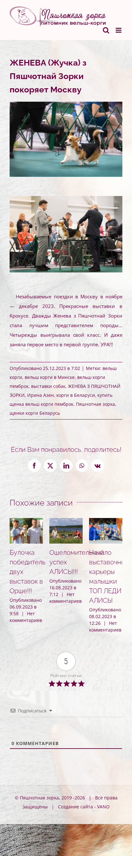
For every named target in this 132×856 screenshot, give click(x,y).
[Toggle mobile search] (106, 30)
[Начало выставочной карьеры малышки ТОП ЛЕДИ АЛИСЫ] (105, 521)
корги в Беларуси (75, 395)
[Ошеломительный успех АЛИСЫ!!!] (66, 521)
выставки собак (48, 386)
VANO (103, 807)
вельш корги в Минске (50, 377)
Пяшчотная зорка (95, 404)
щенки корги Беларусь (35, 413)
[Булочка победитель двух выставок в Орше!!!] (26, 521)
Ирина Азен (40, 395)
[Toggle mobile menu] (119, 30)
